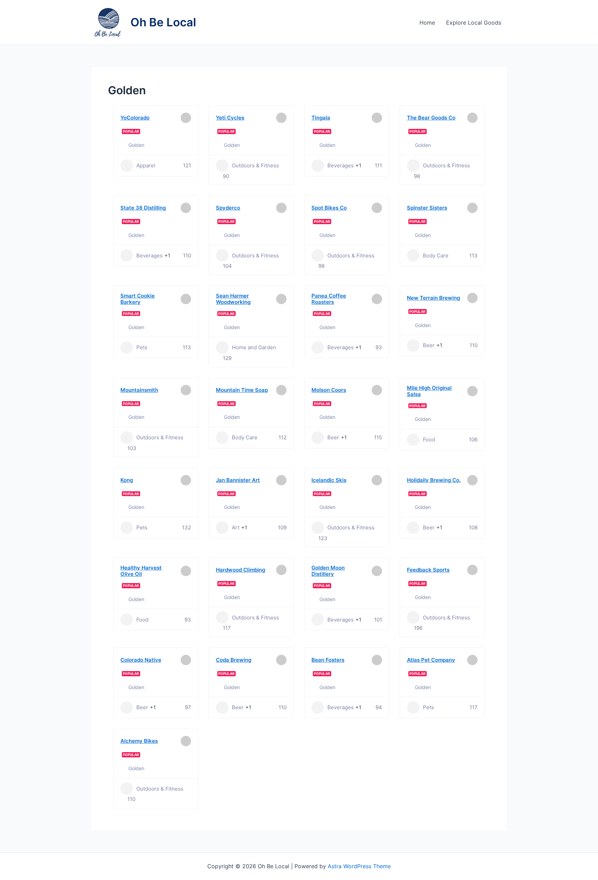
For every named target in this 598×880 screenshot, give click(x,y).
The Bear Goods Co (431, 117)
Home (427, 22)
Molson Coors (328, 390)
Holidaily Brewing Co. (434, 480)
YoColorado (135, 117)
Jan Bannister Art (238, 480)
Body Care (435, 255)
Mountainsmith (139, 390)
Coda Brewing (233, 660)
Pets (141, 347)
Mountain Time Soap (242, 390)
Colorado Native (140, 660)
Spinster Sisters (427, 207)
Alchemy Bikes (139, 741)
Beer (429, 345)
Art (235, 527)
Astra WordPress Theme (359, 866)
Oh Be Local (163, 22)
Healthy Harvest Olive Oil (141, 570)
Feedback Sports (428, 569)
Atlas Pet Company (431, 660)
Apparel (145, 165)
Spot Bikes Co (329, 207)
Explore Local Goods (473, 22)
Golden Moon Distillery (328, 570)
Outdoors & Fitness (255, 165)
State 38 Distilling (143, 207)
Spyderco (228, 207)
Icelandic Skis (328, 480)
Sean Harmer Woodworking (233, 298)
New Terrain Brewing (433, 297)
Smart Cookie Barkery (137, 298)
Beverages (340, 165)
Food (429, 439)
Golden (136, 145)
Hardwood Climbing (240, 569)
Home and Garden (254, 347)
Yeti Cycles (230, 117)
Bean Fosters (327, 660)
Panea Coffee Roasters (328, 298)
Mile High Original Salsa (429, 391)
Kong (126, 480)
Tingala (320, 117)
